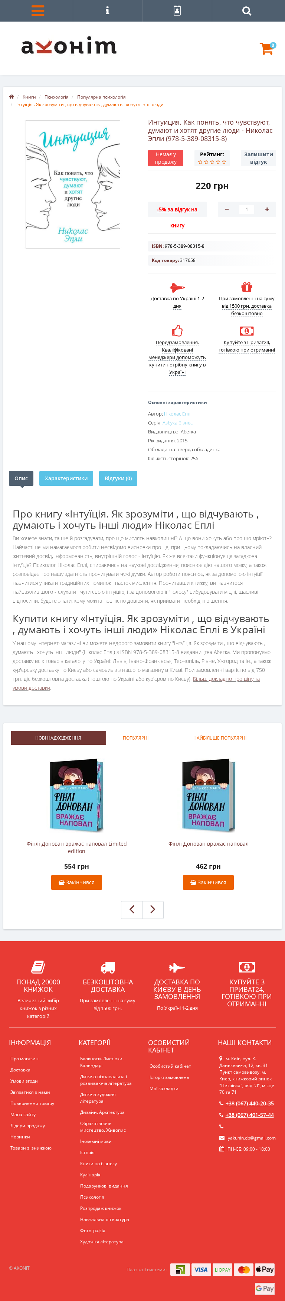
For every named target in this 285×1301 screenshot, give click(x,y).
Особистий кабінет (170, 1066)
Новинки (20, 1137)
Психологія (92, 1197)
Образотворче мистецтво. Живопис (103, 1126)
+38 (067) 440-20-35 (250, 1103)
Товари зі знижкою (31, 1148)
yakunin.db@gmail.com (252, 1138)
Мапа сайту (23, 1114)
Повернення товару (32, 1103)
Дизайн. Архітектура (102, 1112)
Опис (21, 478)
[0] (266, 52)
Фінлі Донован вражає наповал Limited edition (77, 847)
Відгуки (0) (118, 478)
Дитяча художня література (98, 1097)
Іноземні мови (96, 1141)
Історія (87, 1152)
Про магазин (24, 1058)
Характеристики (66, 478)
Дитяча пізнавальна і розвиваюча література (106, 1079)
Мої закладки (164, 1088)
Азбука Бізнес (178, 422)
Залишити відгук (258, 158)
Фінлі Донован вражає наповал (208, 843)
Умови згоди (24, 1081)
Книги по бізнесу (98, 1163)
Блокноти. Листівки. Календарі (102, 1061)
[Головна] (11, 97)
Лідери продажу (27, 1125)
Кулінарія (90, 1175)
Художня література (102, 1241)
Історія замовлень (169, 1077)
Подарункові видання (104, 1186)
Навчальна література (104, 1219)
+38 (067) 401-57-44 (250, 1114)
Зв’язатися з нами (30, 1092)
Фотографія (92, 1230)
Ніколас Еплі (177, 413)
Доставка (20, 1070)
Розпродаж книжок (100, 1208)
